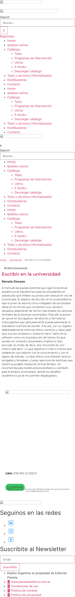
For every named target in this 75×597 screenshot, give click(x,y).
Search (4, 17)
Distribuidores (17, 80)
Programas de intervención (33, 58)
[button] (37, 145)
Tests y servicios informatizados (29, 75)
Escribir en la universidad (31, 274)
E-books (20, 67)
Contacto (13, 84)
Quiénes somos (17, 45)
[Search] (4, 30)
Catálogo (13, 49)
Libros (19, 62)
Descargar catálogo (28, 71)
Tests (18, 54)
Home (11, 40)
